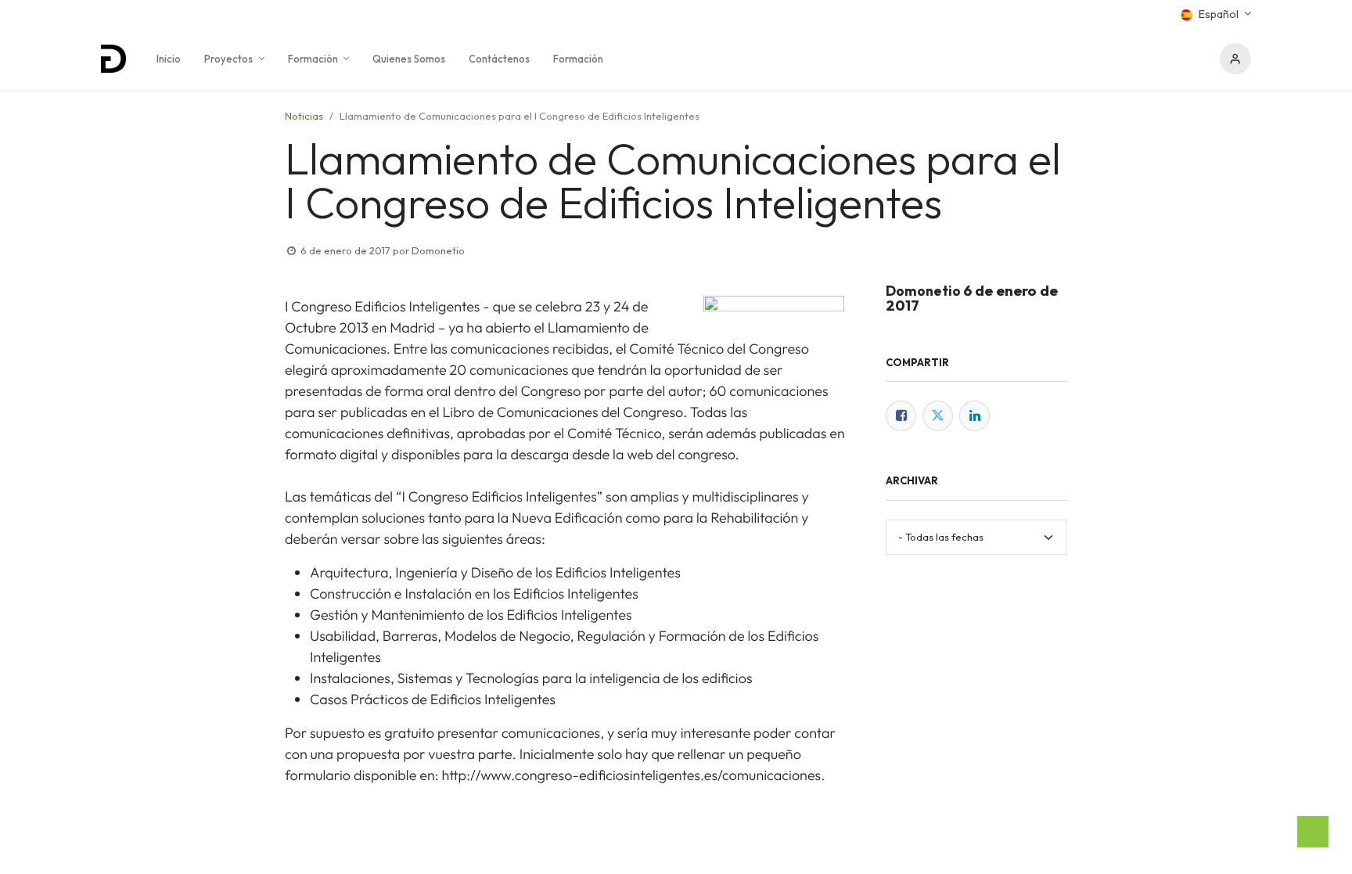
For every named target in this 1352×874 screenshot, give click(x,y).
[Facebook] (901, 416)
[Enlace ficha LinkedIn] (974, 416)
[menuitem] (168, 58)
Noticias (304, 116)
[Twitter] (937, 416)
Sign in (1235, 58)
